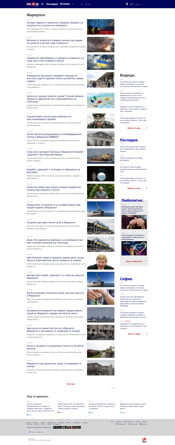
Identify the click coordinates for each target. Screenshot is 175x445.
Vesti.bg (43, 424)
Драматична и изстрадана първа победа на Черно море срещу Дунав (133, 406)
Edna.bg (37, 424)
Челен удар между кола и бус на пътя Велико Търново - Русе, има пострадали (133, 120)
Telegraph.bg (57, 424)
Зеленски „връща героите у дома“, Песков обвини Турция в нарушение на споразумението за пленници (55, 99)
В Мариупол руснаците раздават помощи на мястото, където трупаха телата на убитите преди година (55, 78)
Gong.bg (43, 422)
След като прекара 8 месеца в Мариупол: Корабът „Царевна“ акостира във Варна (55, 153)
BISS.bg (69, 422)
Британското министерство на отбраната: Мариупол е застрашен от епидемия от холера (53, 329)
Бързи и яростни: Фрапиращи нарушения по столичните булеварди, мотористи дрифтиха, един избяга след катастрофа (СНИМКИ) (133, 301)
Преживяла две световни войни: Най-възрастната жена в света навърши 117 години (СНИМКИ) (132, 210)
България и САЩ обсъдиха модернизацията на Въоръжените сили (133, 169)
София (126, 279)
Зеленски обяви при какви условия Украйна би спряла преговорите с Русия (54, 188)
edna (61, 412)
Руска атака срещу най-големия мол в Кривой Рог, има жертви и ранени (133, 149)
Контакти (138, 421)
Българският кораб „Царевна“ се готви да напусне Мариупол (55, 276)
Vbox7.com (35, 422)
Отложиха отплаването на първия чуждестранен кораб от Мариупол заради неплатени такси (54, 312)
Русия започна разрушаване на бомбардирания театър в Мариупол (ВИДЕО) (54, 135)
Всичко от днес (134, 128)
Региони (65, 3)
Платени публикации (128, 421)
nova (30, 415)
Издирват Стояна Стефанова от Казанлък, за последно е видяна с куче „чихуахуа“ (133, 109)
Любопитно (131, 200)
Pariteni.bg (29, 424)
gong (123, 412)
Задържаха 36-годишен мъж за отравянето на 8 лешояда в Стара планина (133, 326)
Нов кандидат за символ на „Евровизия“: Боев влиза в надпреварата (133, 237)
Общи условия (47, 440)
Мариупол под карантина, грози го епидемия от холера (54, 365)
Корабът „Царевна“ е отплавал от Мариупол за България (53, 171)
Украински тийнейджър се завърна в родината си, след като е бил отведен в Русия (55, 59)
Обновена (127, 321)
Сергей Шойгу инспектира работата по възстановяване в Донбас (49, 118)
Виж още (71, 384)
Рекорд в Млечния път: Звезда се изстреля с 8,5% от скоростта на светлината (102, 406)
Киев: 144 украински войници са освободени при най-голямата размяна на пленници (55, 241)
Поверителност (122, 424)
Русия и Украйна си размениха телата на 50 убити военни (55, 347)
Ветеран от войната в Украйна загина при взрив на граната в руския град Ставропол (54, 41)
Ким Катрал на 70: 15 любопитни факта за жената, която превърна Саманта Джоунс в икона (71, 406)
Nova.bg (49, 424)
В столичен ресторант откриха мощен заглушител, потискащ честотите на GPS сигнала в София (134, 84)
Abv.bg (28, 422)
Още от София (134, 334)
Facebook (144, 421)
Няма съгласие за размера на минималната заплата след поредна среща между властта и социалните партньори (133, 96)
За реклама (118, 421)
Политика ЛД (134, 424)
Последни (52, 4)
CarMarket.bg (61, 422)
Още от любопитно (134, 261)
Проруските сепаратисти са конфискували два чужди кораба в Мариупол (53, 206)
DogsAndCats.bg (51, 422)
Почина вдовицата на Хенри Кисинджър (131, 159)
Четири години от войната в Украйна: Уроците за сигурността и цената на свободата (55, 24)
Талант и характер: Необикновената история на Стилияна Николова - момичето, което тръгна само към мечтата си (40, 407)
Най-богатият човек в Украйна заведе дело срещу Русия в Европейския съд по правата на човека (55, 259)
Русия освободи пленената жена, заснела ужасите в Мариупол (55, 294)
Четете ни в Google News (37, 432)
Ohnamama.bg (76, 422)
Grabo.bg (85, 422)
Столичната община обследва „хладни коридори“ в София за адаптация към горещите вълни (132, 315)
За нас (111, 421)
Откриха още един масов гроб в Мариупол (51, 222)
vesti (92, 412)
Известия (144, 424)
